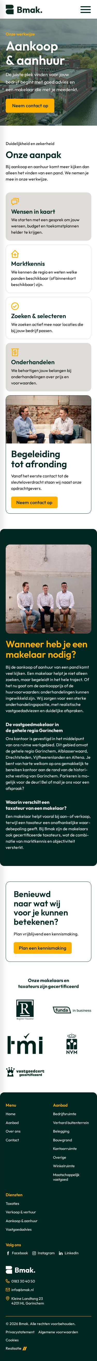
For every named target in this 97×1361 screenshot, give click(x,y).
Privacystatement (20, 1332)
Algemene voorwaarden (58, 1332)
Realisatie (13, 1348)
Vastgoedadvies (19, 1229)
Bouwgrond (62, 1140)
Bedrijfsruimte (64, 1114)
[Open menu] (85, 9)
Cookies (12, 1340)
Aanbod (12, 1122)
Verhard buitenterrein (71, 1122)
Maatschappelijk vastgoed (66, 1177)
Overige (59, 1157)
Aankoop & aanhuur (22, 1221)
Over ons (13, 1131)
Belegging (61, 1131)
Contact (12, 1140)
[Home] (24, 9)
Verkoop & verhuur (21, 1212)
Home (11, 1114)
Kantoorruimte (65, 1148)
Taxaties (12, 1203)
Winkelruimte (64, 1166)
